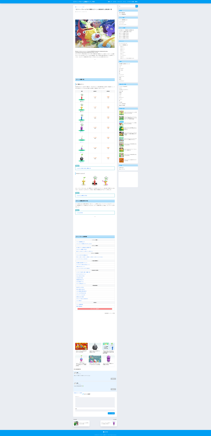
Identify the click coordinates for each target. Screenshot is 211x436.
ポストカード (121, 97)
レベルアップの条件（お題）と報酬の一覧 (84, 168)
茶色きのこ (122, 46)
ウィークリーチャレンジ (123, 43)
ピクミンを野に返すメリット (81, 283)
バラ (80, 268)
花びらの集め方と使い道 (80, 289)
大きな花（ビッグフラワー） (124, 89)
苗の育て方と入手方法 (80, 287)
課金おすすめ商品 (122, 105)
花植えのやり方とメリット (80, 266)
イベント (124, 1)
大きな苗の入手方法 (79, 277)
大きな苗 (120, 102)
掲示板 (136, 1)
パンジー (77, 268)
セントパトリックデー (122, 24)
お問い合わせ (121, 167)
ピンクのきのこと (123, 55)
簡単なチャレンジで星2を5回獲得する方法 (127, 58)
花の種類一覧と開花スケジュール (81, 262)
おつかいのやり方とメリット (81, 274)
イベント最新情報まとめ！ (80, 241)
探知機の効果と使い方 (80, 279)
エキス (120, 94)
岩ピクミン (91, 251)
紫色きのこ (122, 53)
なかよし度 (121, 91)
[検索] (136, 6)
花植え (120, 77)
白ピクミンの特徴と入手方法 (124, 34)
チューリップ (121, 74)
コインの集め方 (78, 300)
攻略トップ (110, 1)
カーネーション (121, 76)
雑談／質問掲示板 (79, 306)
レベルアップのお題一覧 (123, 86)
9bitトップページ (122, 169)
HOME (106, 432)
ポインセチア (84, 268)
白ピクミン (82, 251)
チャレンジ (120, 1)
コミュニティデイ (122, 21)
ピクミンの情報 (112, 313)
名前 (76, 408)
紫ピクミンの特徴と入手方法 (124, 33)
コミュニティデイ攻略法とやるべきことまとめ (83, 243)
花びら (120, 79)
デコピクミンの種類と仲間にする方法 (125, 31)
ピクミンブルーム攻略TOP (94, 308)
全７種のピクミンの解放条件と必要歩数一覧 (83, 247)
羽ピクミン (82, 152)
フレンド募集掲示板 (79, 304)
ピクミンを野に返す (122, 103)
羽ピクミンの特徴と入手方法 (124, 36)
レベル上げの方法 (80, 212)
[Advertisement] (95, 16)
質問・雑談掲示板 (122, 12)
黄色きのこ (122, 50)
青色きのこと (122, 49)
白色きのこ (122, 56)
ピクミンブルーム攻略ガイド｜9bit (84, 1)
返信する (113, 378)
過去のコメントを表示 (78, 392)
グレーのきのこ (122, 52)
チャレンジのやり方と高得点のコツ (82, 255)
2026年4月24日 (79, 373)
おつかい (114, 1)
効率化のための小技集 (80, 296)
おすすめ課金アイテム (80, 281)
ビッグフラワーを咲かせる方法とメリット (83, 264)
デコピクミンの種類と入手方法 (82, 195)
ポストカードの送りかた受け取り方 (82, 298)
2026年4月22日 (79, 384)
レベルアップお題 (130, 1)
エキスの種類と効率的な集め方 (81, 291)
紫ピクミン (78, 251)
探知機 (120, 92)
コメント (77, 396)
